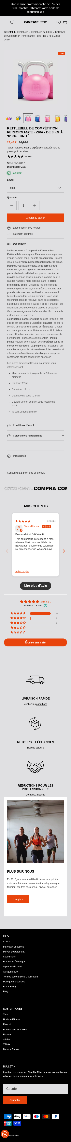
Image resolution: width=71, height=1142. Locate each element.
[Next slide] (64, 551)
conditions (41, 704)
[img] (22, 521)
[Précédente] (5, 8)
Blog (5, 991)
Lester (10, 179)
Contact (7, 941)
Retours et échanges (14, 961)
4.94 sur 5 (45, 602)
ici (41, 11)
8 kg (12, 188)
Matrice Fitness (11, 1049)
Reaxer (7, 1034)
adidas (6, 1039)
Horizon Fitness (11, 1019)
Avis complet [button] (22, 571)
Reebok (7, 1024)
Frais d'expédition (33, 147)
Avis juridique (10, 971)
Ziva (23, 167)
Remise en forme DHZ (15, 1029)
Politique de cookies (14, 981)
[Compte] (56, 22)
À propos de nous (12, 966)
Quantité (12, 197)
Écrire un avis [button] (35, 642)
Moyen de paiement (13, 951)
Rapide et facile (35, 747)
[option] (35, 81)
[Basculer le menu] (6, 22)
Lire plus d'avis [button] (35, 585)
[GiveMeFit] (35, 22)
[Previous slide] (7, 551)
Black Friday (9, 986)
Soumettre (15, 1100)
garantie (25, 472)
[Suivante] (66, 8)
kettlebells (23, 32)
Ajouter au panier (35, 217)
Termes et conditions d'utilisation (20, 976)
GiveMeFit (9, 32)
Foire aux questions (13, 946)
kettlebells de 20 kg (41, 32)
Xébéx (6, 1044)
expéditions (9, 956)
